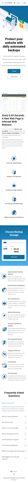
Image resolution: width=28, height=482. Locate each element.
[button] (14, 403)
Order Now (14, 257)
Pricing (14, 71)
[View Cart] (14, 2)
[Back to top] (14, 474)
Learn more (14, 76)
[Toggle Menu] (2, 3)
